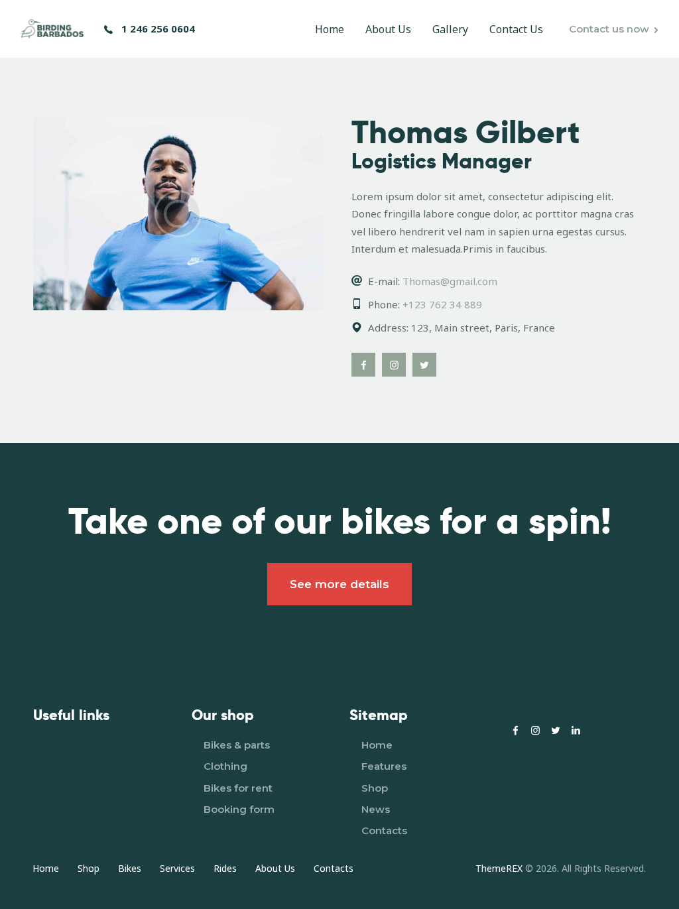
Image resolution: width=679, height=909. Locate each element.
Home (377, 745)
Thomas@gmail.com (449, 281)
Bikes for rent (238, 788)
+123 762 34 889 (442, 304)
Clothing (225, 766)
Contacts (384, 830)
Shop (374, 788)
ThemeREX (499, 868)
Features (383, 766)
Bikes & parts (237, 745)
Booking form (239, 809)
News (375, 809)
